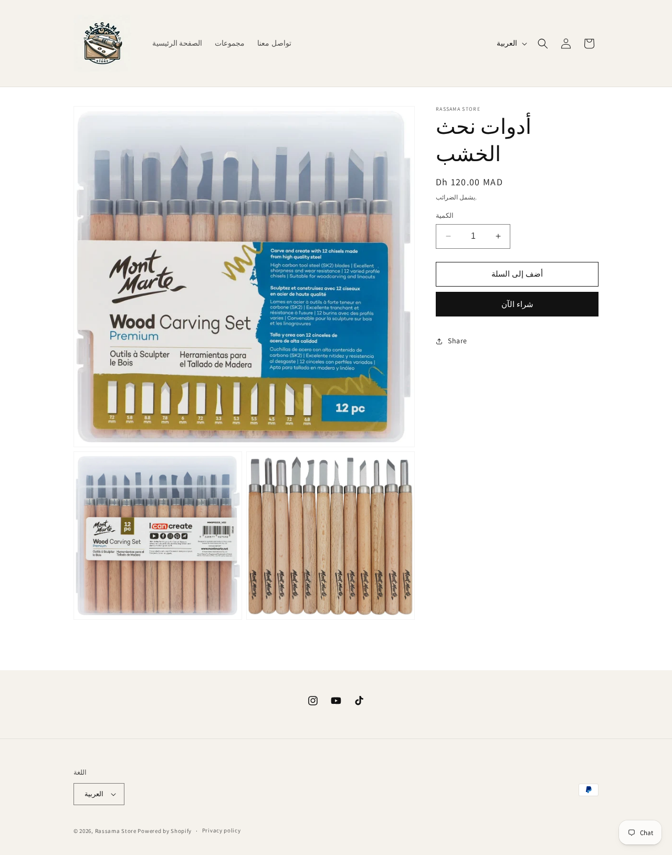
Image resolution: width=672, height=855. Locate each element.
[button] (542, 43)
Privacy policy (221, 830)
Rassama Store (115, 831)
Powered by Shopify (165, 831)
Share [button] (457, 340)
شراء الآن (517, 304)
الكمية (445, 215)
